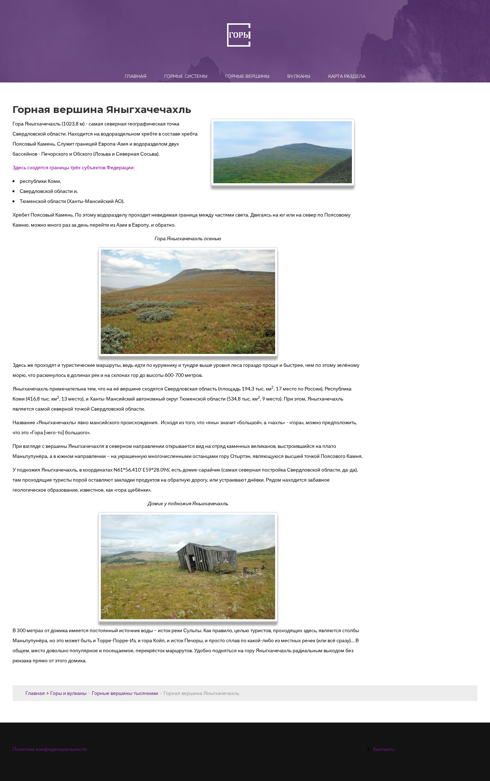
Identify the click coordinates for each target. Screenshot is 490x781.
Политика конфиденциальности (50, 749)
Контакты (384, 749)
